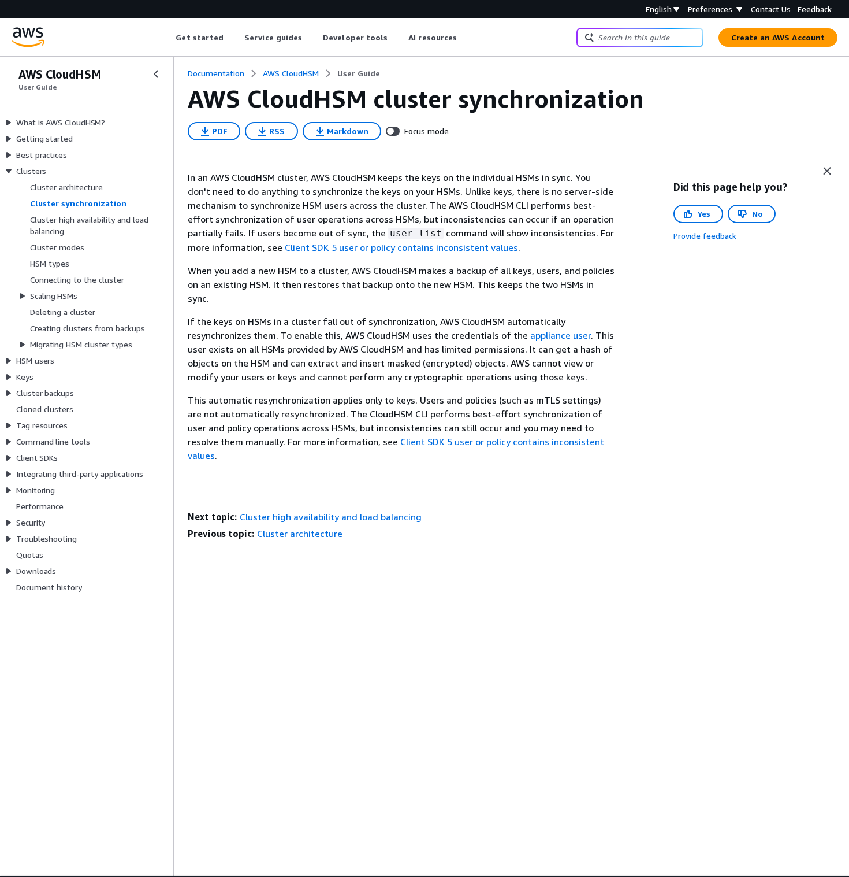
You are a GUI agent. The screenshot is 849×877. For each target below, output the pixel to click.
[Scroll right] (466, 37)
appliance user (560, 335)
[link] (358, 73)
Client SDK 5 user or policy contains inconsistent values (401, 247)
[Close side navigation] (156, 74)
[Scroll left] (167, 37)
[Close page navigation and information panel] (827, 171)
